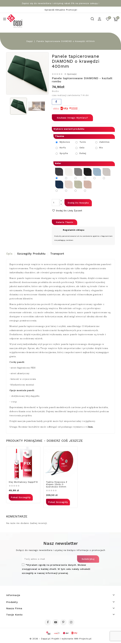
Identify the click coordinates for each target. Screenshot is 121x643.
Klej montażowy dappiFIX (23, 482)
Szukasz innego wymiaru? (72, 117)
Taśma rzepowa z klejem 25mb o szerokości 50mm (56, 484)
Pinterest (63, 622)
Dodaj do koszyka (78, 202)
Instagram (71, 622)
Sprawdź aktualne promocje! (61, 9)
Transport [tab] (57, 253)
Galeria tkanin (64, 222)
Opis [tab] (9, 253)
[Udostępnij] (56, 101)
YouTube (55, 622)
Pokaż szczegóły (21, 497)
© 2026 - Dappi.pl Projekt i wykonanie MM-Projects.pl (61, 638)
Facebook (48, 622)
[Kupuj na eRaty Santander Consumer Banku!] (65, 108)
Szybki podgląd (36, 450)
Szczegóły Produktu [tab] (31, 253)
